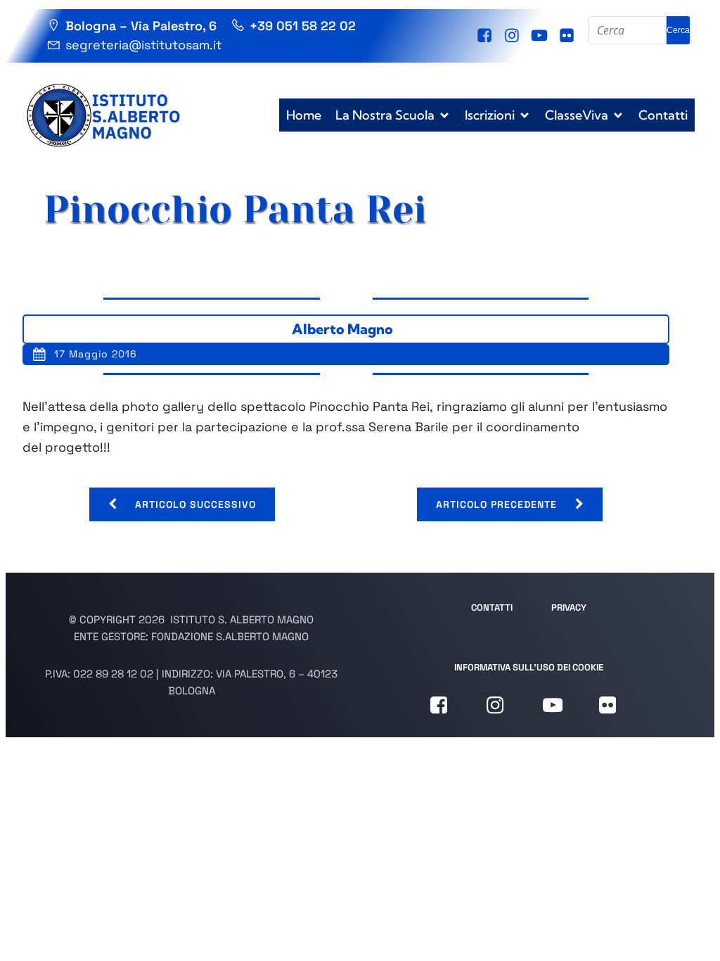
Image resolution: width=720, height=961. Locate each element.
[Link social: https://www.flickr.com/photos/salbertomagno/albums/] (568, 36)
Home (303, 115)
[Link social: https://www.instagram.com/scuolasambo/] (513, 36)
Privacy (568, 607)
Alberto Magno (342, 329)
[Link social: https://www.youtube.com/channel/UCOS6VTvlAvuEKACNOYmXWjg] (541, 36)
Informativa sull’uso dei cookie (528, 667)
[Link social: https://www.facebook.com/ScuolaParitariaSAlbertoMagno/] (486, 36)
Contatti (663, 115)
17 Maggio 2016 (95, 354)
